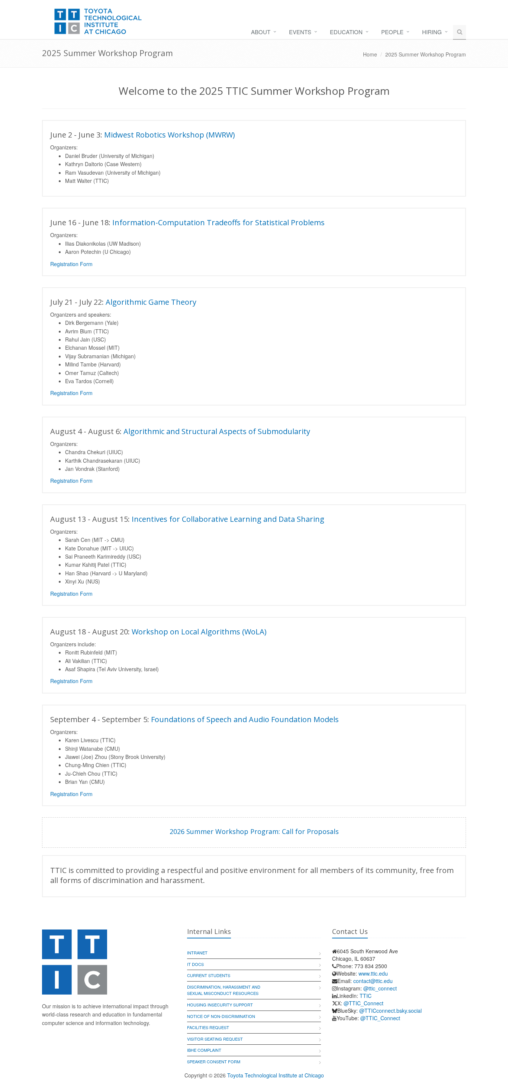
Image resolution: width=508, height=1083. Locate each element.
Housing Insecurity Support (220, 1005)
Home (370, 54)
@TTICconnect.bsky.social (390, 1010)
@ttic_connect (380, 988)
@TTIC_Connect (363, 1003)
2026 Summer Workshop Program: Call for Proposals (254, 831)
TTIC (366, 995)
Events (300, 32)
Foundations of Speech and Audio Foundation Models (245, 719)
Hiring (432, 32)
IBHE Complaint (204, 1050)
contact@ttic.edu (373, 981)
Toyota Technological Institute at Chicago (275, 1075)
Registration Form (71, 264)
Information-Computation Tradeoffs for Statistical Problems (218, 222)
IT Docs (195, 964)
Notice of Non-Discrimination (221, 1016)
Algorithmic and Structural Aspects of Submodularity (216, 431)
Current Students (208, 975)
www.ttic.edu (373, 973)
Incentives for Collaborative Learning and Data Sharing (228, 519)
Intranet (197, 953)
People (392, 32)
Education (346, 32)
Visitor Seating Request (215, 1039)
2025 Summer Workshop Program (425, 54)
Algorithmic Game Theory (151, 302)
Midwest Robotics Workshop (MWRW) (169, 135)
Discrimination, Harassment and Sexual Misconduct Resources (223, 990)
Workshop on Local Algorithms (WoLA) (199, 632)
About (260, 32)
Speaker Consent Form (213, 1061)
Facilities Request (208, 1027)
